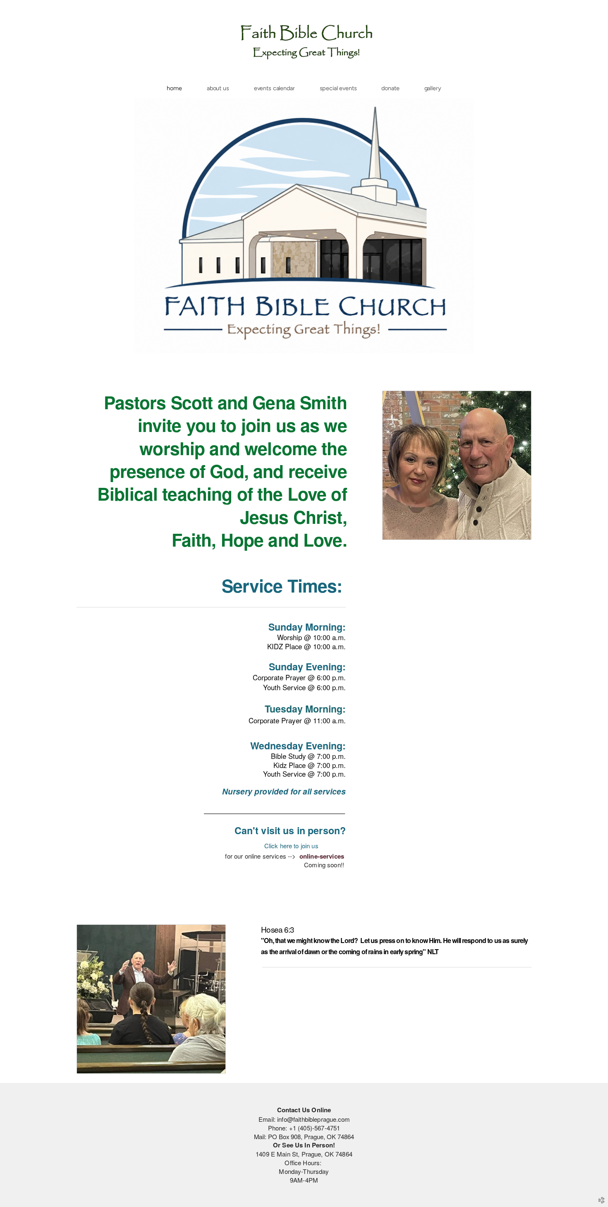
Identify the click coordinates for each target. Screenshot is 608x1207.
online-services (321, 856)
